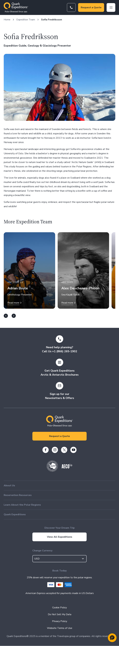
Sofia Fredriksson (51, 19)
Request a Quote (91, 7)
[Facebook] (45, 450)
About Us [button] (9, 485)
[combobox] (59, 558)
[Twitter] (64, 450)
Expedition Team (25, 19)
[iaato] (52, 471)
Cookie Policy (59, 607)
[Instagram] (55, 450)
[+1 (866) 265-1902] (71, 7)
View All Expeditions (59, 537)
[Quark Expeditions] (16, 7)
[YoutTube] (73, 450)
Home (7, 19)
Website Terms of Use (59, 628)
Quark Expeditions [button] (15, 514)
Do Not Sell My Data (59, 614)
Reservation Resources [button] (18, 495)
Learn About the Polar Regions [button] (22, 505)
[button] (112, 637)
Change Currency (42, 550)
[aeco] (67, 467)
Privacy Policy (59, 621)
